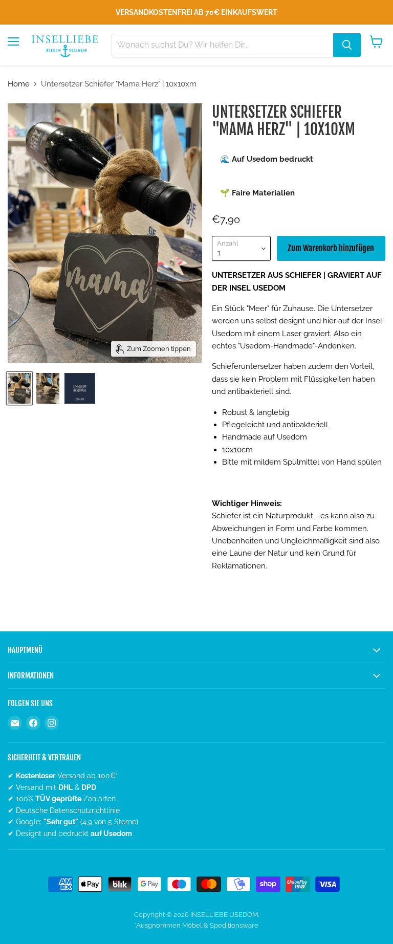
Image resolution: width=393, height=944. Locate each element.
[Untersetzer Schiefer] (19, 388)
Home (19, 84)
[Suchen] (347, 45)
